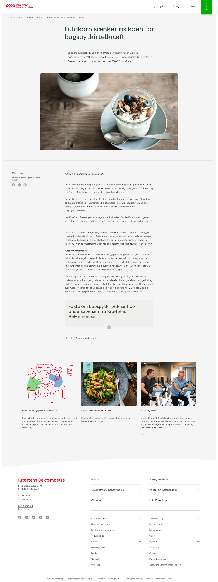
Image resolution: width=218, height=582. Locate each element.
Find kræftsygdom (100, 518)
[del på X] (19, 185)
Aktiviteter (154, 547)
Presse (95, 479)
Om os (152, 553)
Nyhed (69, 338)
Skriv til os (27, 499)
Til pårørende (97, 536)
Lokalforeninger (159, 500)
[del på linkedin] (25, 185)
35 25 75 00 (27, 495)
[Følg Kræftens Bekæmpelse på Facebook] (19, 517)
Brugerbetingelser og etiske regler (80, 578)
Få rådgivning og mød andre (104, 530)
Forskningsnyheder (35, 17)
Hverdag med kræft (100, 524)
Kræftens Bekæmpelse (41, 479)
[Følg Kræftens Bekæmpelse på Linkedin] (40, 517)
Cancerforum (97, 559)
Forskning (20, 17)
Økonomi (96, 500)
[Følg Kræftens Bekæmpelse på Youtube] (47, 517)
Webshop (95, 564)
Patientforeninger (157, 559)
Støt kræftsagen (157, 518)
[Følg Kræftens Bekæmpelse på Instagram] (26, 517)
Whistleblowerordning (55, 578)
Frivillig (94, 541)
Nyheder (153, 541)
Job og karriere (158, 479)
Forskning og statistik (85, 338)
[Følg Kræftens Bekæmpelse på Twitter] (33, 517)
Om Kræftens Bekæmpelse (107, 489)
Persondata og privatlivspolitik (108, 578)
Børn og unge (155, 530)
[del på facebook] (13, 185)
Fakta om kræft (156, 524)
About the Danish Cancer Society (165, 564)
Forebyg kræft (98, 547)
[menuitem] (159, 6)
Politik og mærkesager (163, 489)
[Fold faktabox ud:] (109, 327)
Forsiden (9, 17)
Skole (151, 536)
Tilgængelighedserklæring (133, 578)
